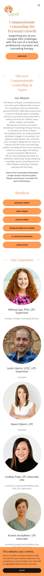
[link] (11, 5)
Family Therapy (22, 211)
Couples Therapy (22, 220)
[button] (38, 5)
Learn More (22, 56)
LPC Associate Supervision (22, 237)
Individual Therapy (22, 203)
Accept (22, 570)
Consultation (22, 245)
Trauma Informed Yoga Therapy (22, 228)
